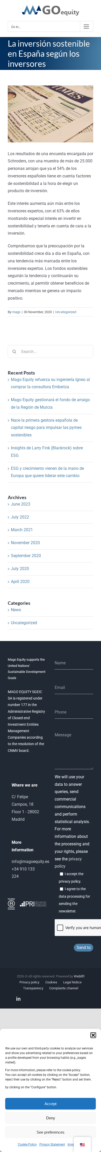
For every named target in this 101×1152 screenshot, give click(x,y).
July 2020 (20, 568)
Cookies (51, 982)
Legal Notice (72, 982)
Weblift (79, 976)
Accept (50, 1103)
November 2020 (25, 542)
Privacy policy (29, 982)
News (16, 609)
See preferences (50, 1132)
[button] (93, 1035)
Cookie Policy (27, 1144)
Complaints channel (63, 988)
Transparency (33, 988)
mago (16, 312)
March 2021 (22, 529)
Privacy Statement (52, 1144)
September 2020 (26, 555)
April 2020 (20, 581)
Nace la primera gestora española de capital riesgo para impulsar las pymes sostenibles (46, 428)
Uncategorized (65, 312)
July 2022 (20, 517)
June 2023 (20, 504)
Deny (50, 1118)
